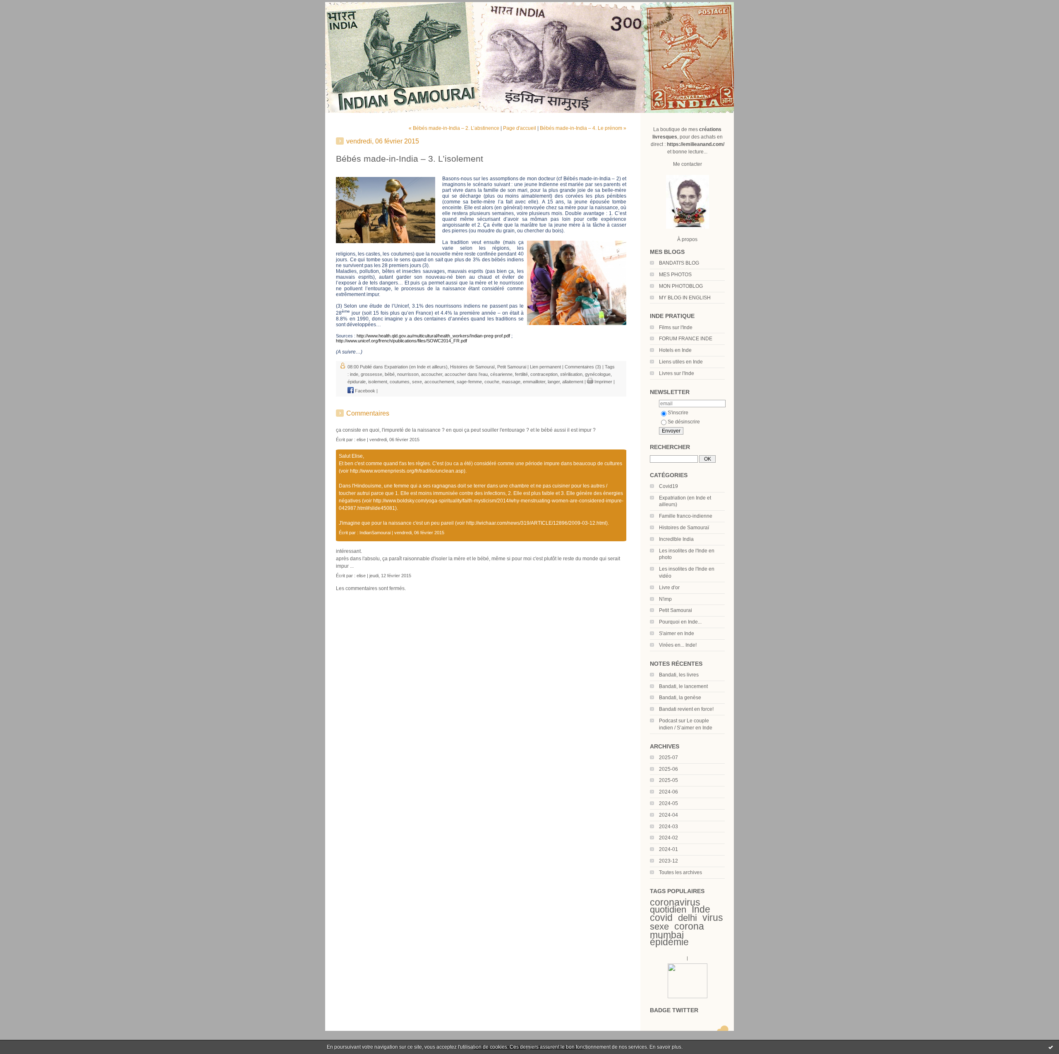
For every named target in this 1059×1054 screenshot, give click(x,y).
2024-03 (668, 826)
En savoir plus (665, 1047)
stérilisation (571, 374)
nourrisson (408, 374)
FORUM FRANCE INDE (685, 339)
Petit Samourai (675, 610)
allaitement (572, 381)
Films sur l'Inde (675, 327)
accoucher (431, 374)
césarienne (501, 374)
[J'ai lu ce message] (1050, 1047)
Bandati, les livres (679, 675)
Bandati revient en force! (686, 709)
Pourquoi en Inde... (680, 622)
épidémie (669, 942)
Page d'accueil (519, 128)
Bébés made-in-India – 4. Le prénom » (583, 128)
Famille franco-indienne (685, 516)
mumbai (667, 935)
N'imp (665, 599)
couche (491, 381)
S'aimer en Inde (676, 633)
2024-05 (668, 803)
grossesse (371, 374)
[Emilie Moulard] (687, 996)
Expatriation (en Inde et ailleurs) (416, 366)
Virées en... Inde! (678, 645)
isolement (377, 381)
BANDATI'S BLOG (679, 263)
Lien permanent (545, 366)
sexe (659, 926)
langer (554, 381)
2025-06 (668, 769)
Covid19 (668, 486)
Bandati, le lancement (683, 686)
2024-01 (668, 849)
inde (354, 374)
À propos (687, 239)
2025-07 (668, 757)
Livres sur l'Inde (676, 373)
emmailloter (534, 381)
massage (511, 381)
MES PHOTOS (675, 274)
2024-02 (668, 838)
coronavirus (675, 902)
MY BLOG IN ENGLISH (685, 298)
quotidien (668, 909)
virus (712, 917)
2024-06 (668, 792)
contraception (544, 374)
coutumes (400, 381)
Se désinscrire (684, 422)
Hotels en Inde (675, 350)
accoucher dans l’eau (466, 374)
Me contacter (687, 164)
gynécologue (598, 374)
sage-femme (469, 381)
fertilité (521, 374)
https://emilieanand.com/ (695, 144)
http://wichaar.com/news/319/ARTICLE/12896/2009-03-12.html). (537, 523)
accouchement (439, 381)
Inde (701, 909)
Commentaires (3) (583, 366)
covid (661, 917)
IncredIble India (676, 539)
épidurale (356, 381)
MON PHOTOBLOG (681, 286)
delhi (687, 918)
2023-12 (668, 861)
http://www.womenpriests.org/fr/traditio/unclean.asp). (408, 471)
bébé (390, 374)
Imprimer (602, 381)
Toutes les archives (680, 872)
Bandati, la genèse (680, 697)
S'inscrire (678, 413)
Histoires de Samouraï (684, 528)
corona (689, 926)
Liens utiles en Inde (681, 362)
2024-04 (668, 815)
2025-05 (668, 780)
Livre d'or (669, 587)
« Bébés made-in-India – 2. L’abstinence (454, 128)
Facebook (364, 390)
